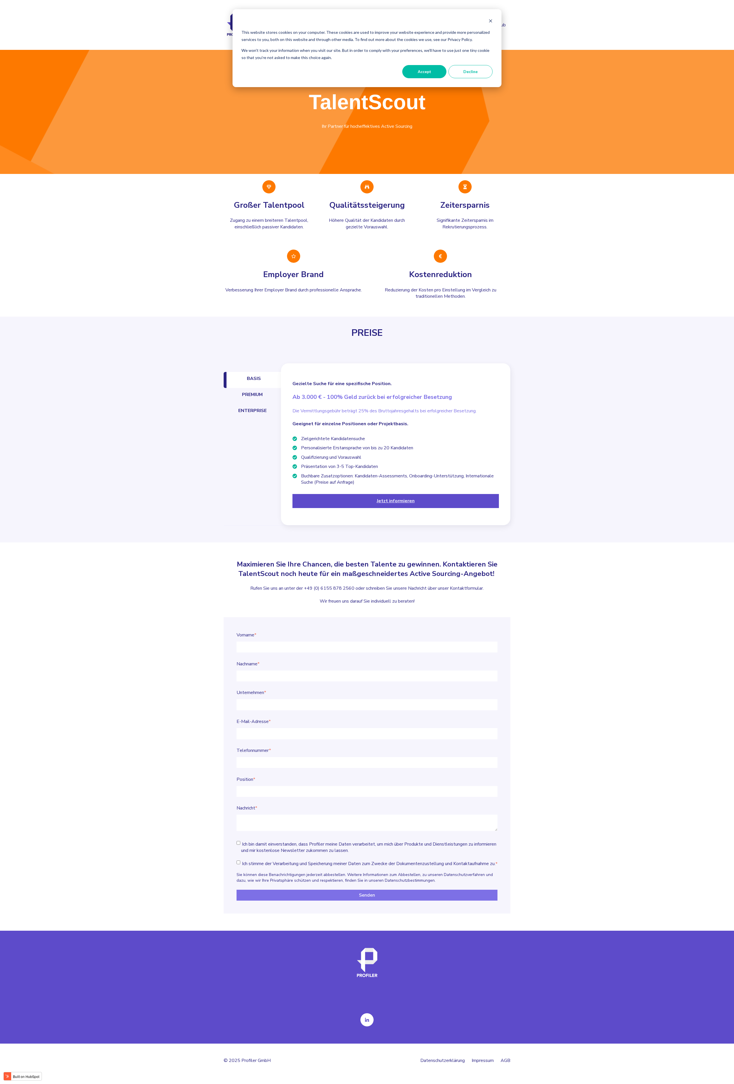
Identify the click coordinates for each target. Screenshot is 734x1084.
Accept (424, 71)
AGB (505, 1060)
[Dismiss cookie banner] (491, 21)
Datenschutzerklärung (446, 1060)
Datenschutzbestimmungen (410, 880)
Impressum (483, 1060)
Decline (470, 71)
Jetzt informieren (396, 501)
